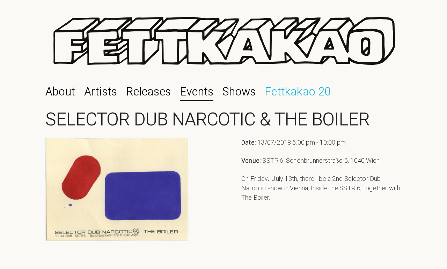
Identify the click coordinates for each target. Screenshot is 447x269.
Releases (148, 92)
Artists (100, 92)
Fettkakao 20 (298, 92)
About (60, 92)
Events (196, 92)
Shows (239, 92)
